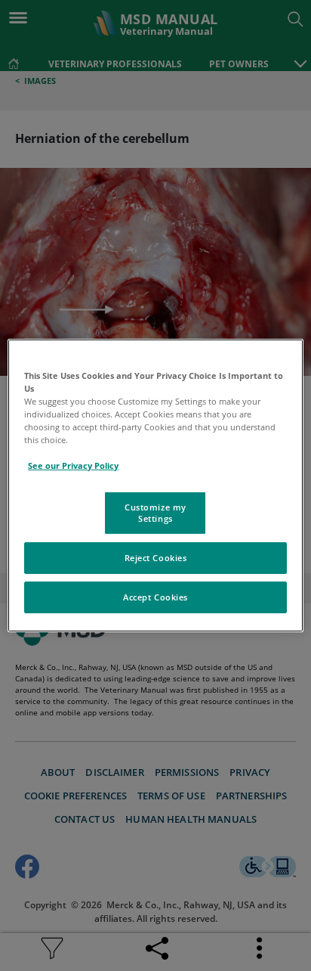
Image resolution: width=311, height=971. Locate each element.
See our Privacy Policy (73, 465)
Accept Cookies (155, 597)
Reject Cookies (156, 557)
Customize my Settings (155, 512)
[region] (155, 485)
